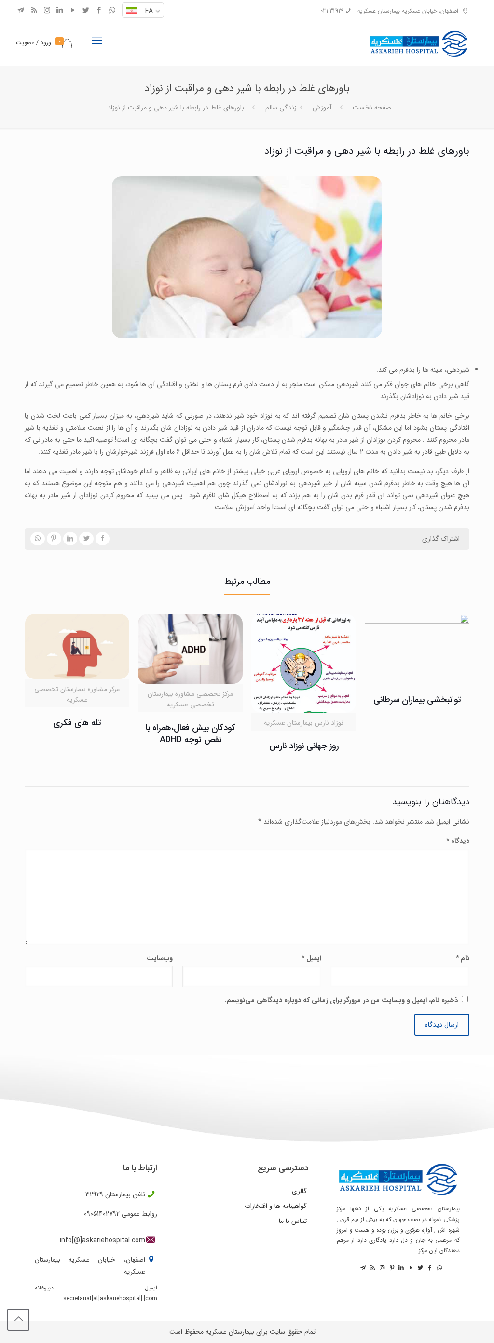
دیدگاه (457, 841)
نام (462, 958)
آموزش (322, 107)
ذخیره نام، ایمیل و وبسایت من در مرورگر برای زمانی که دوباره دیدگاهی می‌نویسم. (341, 1000)
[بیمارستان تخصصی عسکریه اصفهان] (418, 41)
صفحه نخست (372, 107)
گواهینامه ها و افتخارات (276, 1206)
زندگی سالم (281, 107)
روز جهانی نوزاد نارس (304, 746)
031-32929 (331, 10)
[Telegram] (21, 10)
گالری (299, 1191)
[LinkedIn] (60, 10)
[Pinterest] (391, 1268)
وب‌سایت (160, 958)
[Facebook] (99, 10)
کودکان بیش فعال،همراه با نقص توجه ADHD (190, 733)
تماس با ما (293, 1221)
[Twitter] (86, 10)
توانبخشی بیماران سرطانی (417, 699)
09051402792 (102, 1213)
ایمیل (311, 958)
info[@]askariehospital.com (102, 1240)
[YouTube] (73, 10)
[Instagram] (47, 10)
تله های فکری (77, 723)
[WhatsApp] (112, 10)
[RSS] (34, 10)
